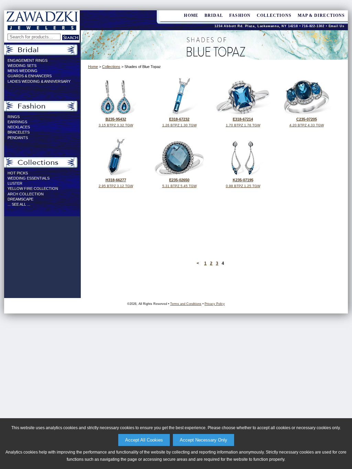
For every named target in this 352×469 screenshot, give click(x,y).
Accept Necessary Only (203, 440)
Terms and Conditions (185, 304)
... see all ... (19, 204)
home (191, 15)
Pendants (18, 138)
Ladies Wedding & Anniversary (39, 81)
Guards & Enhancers (30, 76)
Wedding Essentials (29, 178)
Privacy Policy (215, 304)
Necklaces (19, 127)
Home (93, 67)
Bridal (214, 15)
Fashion (240, 15)
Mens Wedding (22, 71)
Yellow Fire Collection (33, 188)
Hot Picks (18, 173)
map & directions (321, 15)
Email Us (336, 26)
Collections (274, 15)
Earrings (17, 122)
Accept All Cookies (144, 440)
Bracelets (19, 132)
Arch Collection (26, 194)
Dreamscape (20, 199)
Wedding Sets (22, 66)
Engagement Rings (27, 60)
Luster (15, 183)
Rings (14, 117)
